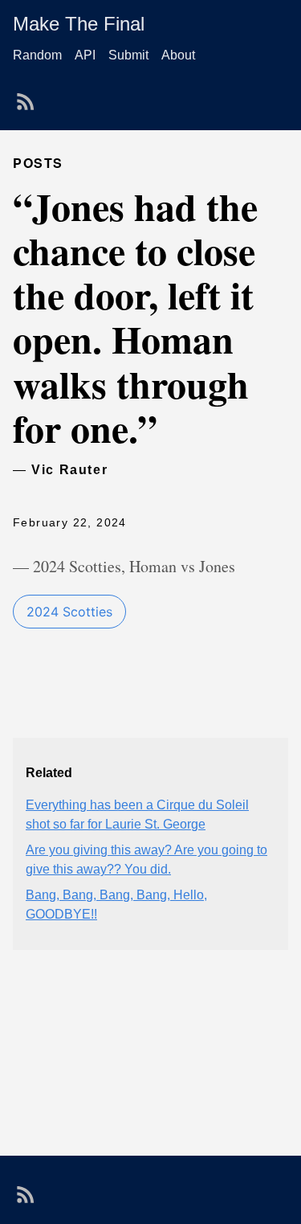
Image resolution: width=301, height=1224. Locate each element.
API (85, 55)
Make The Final (78, 24)
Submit (128, 55)
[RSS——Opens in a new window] (29, 96)
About (178, 55)
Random (37, 55)
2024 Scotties (69, 612)
